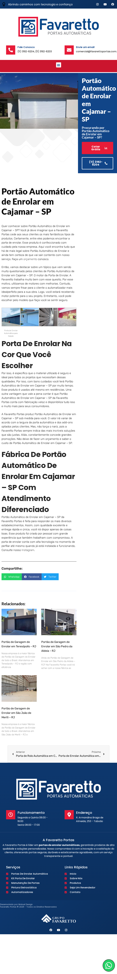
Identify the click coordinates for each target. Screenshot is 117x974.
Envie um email (85, 47)
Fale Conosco (26, 47)
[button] (58, 64)
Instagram (28, 550)
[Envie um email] (69, 50)
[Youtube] (105, 4)
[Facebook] (112, 4)
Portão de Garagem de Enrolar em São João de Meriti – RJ (16, 713)
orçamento (30, 259)
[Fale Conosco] (10, 50)
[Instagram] (97, 4)
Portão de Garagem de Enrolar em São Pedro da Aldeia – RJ (56, 646)
